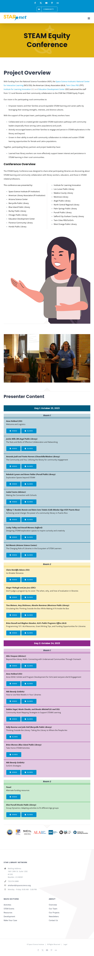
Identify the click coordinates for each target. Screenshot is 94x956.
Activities (7, 904)
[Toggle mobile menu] (89, 18)
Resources (8, 912)
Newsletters (54, 916)
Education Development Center (51, 89)
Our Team (53, 908)
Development (9, 916)
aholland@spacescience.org (19, 885)
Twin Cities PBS (72, 85)
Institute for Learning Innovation (17, 89)
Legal (65, 944)
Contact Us (53, 920)
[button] (5, 358)
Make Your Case (10, 920)
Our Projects (54, 912)
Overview (53, 904)
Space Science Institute (36, 944)
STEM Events (9, 908)
